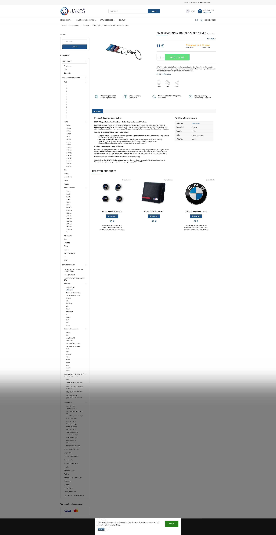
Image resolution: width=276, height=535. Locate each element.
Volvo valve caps (71, 443)
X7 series (68, 163)
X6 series (68, 161)
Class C (68, 197)
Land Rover (68, 177)
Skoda (67, 320)
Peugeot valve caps (72, 432)
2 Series (68, 128)
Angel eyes (68, 66)
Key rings (67, 283)
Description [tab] (97, 111)
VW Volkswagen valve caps (74, 416)
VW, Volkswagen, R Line (73, 295)
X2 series (68, 150)
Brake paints (68, 488)
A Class (68, 191)
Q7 (66, 110)
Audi (65, 82)
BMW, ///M (69, 290)
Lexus (66, 180)
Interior (66, 467)
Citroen (68, 332)
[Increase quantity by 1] (163, 58)
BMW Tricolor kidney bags (73, 477)
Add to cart (177, 57)
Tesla (67, 306)
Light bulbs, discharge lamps (74, 495)
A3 (66, 86)
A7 (66, 96)
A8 (66, 99)
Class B (68, 194)
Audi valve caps (70, 406)
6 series (68, 139)
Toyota (68, 362)
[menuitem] (67, 20)
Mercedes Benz (69, 187)
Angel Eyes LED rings (71, 449)
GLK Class (69, 226)
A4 (66, 88)
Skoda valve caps (71, 418)
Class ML (68, 207)
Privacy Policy (205, 2)
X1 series (68, 147)
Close (209, 90)
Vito (67, 232)
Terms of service (190, 2)
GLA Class (69, 218)
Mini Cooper (68, 235)
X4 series (68, 155)
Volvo (66, 257)
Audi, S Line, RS (70, 287)
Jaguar (66, 173)
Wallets (66, 485)
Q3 (66, 105)
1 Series (68, 125)
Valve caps (68, 402)
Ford (65, 170)
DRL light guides (69, 274)
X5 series (68, 158)
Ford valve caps (71, 421)
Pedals (66, 474)
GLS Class (69, 229)
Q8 (66, 113)
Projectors (67, 453)
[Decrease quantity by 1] (158, 58)
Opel (65, 239)
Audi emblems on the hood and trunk (74, 392)
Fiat (67, 314)
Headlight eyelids (70, 492)
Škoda (66, 246)
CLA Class (69, 210)
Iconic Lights (67, 61)
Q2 (66, 102)
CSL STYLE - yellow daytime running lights (73, 270)
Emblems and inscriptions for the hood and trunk (74, 375)
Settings (101, 529)
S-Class (68, 205)
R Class (68, 202)
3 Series (68, 131)
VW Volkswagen (69, 253)
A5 (66, 91)
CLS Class (68, 213)
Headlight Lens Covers (71, 77)
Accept (171, 524)
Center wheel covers (71, 329)
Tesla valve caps (71, 440)
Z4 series (68, 166)
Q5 (66, 107)
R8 (66, 115)
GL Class (68, 216)
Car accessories (68, 265)
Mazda (66, 184)
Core (65, 69)
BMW (66, 122)
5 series (68, 136)
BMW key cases (69, 470)
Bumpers (67, 481)
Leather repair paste (71, 456)
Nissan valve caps (71, 426)
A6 (66, 94)
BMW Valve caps (71, 409)
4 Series (68, 133)
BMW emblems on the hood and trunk (74, 383)
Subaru (66, 250)
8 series (68, 144)
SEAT (65, 260)
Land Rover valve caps (73, 445)
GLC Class (69, 221)
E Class (68, 199)
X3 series (68, 152)
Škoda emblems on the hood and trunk (74, 387)
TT (66, 118)
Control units (68, 460)
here (118, 525)
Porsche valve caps (72, 435)
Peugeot (68, 354)
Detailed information (164, 74)
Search (154, 11)
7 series (68, 142)
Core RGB (67, 73)
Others (68, 325)
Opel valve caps (71, 429)
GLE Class (69, 224)
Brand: (211, 39)
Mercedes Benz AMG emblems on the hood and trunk (74, 397)
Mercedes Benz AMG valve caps (74, 412)
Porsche (67, 243)
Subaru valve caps (71, 437)
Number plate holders (71, 463)
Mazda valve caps (71, 424)
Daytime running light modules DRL (74, 279)
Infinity (68, 317)
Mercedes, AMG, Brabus (73, 293)
